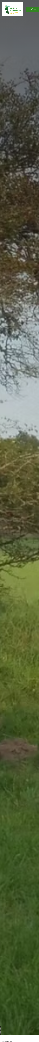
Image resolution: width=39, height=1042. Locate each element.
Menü (30, 9)
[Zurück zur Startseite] (12, 9)
